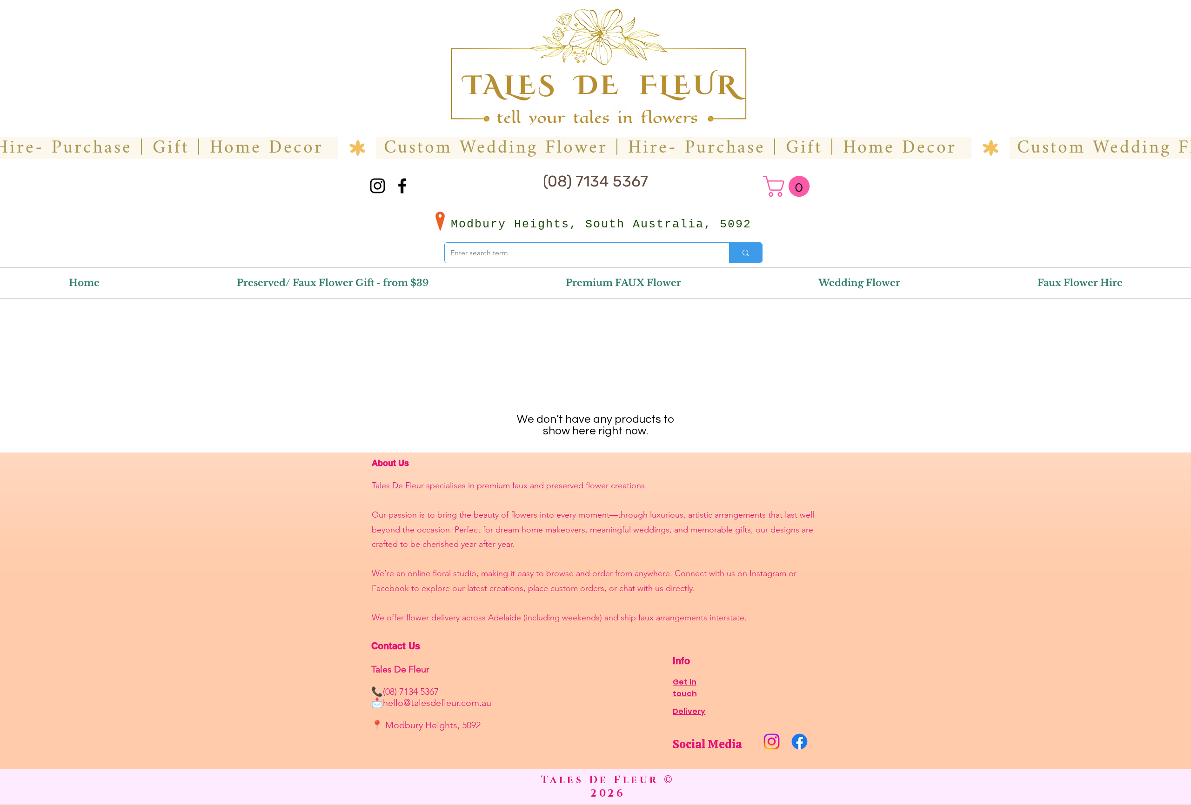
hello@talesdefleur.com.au (437, 702)
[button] (789, 186)
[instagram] (378, 186)
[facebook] (402, 186)
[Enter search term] (745, 253)
